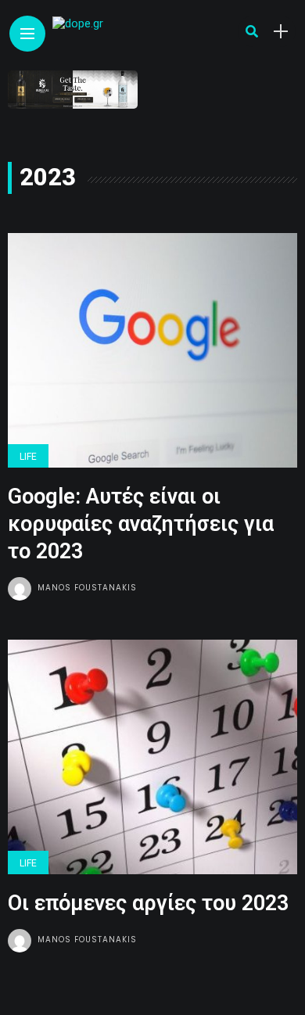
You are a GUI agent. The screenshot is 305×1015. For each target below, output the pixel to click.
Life (28, 456)
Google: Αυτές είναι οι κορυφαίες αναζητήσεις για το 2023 (141, 524)
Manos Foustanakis (87, 588)
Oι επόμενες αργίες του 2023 (148, 903)
